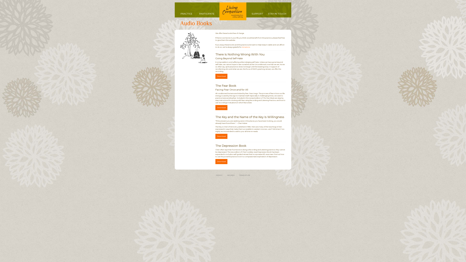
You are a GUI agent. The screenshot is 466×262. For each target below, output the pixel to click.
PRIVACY (219, 175)
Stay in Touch (277, 13)
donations (246, 47)
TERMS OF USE (244, 175)
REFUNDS (230, 175)
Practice (186, 13)
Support (257, 13)
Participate (206, 13)
